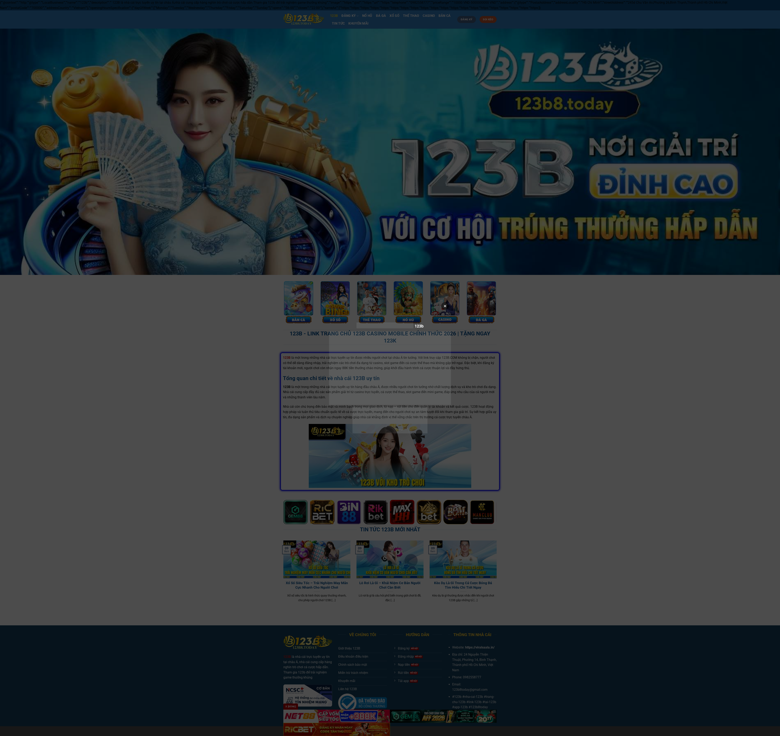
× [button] (445, 306)
